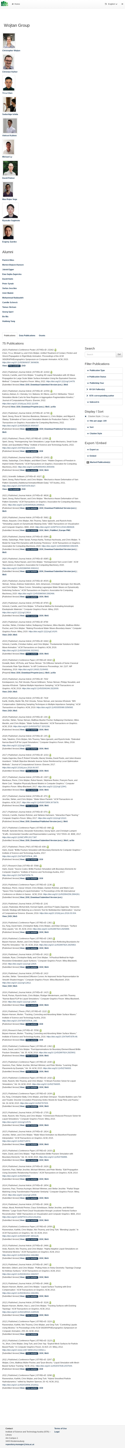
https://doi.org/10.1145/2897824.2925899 (51, 929)
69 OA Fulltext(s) (97, 389)
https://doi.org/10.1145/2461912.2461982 (20, 1255)
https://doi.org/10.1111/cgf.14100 (43, 631)
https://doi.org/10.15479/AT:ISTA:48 (62, 1037)
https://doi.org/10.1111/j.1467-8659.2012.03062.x (23, 1350)
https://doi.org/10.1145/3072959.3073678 (40, 802)
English (111, 4)
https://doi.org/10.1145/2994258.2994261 (61, 894)
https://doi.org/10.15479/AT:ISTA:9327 (18, 486)
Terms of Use (60, 1428)
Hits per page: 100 (98, 421)
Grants (42, 335)
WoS (66, 385)
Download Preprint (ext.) (32, 407)
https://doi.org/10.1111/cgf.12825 (22, 1002)
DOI (23, 366)
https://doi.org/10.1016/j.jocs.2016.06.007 (20, 767)
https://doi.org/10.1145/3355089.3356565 (54, 707)
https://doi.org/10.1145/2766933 (57, 1068)
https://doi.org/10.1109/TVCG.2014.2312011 (21, 1217)
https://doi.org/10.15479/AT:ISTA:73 (17, 875)
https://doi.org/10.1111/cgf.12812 (16, 983)
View (4, 366)
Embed (93, 456)
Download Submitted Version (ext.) (46, 385)
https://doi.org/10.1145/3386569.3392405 (60, 546)
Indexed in (94, 402)
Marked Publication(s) (98, 462)
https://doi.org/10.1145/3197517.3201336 (31, 726)
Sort (92, 427)
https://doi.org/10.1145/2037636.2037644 (54, 1366)
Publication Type (97, 370)
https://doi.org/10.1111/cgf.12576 (16, 1122)
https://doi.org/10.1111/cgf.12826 (22, 964)
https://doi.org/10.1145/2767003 (34, 1103)
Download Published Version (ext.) (60, 429)
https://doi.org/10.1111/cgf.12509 (22, 1195)
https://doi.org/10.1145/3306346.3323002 (20, 650)
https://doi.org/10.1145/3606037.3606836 (20, 362)
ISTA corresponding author (101, 396)
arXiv (53, 407)
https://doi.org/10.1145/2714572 (16, 1141)
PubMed (54, 530)
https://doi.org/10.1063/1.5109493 (33, 669)
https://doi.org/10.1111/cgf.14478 (60, 381)
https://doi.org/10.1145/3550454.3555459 (36, 467)
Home (17, 4)
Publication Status (97, 377)
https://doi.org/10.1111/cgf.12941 (52, 786)
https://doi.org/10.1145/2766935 (46, 1084)
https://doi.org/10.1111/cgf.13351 (16, 745)
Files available (14, 366)
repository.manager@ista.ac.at (20, 1444)
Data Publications (27, 335)
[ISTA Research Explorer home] (4, 4)
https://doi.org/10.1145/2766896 (53, 1157)
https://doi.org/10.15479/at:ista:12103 (18, 448)
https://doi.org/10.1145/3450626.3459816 (26, 505)
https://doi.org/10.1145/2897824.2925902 (57, 1052)
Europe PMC (65, 530)
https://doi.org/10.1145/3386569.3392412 (20, 568)
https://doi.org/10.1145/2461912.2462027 (20, 1274)
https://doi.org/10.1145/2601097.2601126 (20, 1236)
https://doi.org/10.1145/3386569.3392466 (36, 593)
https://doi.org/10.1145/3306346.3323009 (40, 688)
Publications (9, 335)
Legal (56, 1432)
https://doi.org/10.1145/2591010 (16, 1176)
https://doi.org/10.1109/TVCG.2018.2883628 (54, 527)
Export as (94, 449)
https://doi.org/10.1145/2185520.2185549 (20, 1312)
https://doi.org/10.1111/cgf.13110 (52, 818)
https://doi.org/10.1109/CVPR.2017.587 (19, 837)
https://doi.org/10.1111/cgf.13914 (16, 612)
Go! (119, 354)
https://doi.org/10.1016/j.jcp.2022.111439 (20, 404)
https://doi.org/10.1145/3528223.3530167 (20, 426)
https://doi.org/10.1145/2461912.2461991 (20, 1293)
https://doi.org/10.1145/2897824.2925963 (57, 945)
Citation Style (96, 433)
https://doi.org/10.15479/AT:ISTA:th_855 (19, 856)
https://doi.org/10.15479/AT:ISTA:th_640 (19, 1021)
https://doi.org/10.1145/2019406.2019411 (20, 1385)
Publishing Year (97, 383)
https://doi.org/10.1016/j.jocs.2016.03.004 (58, 913)
